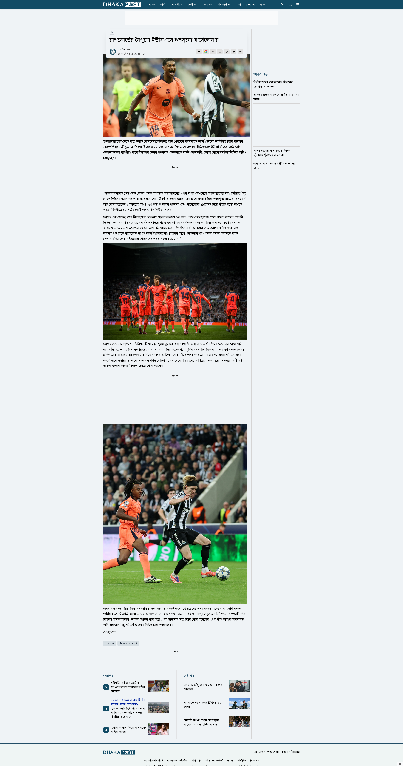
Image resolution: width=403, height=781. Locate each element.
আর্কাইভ (241, 760)
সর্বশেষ (151, 4)
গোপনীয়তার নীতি (153, 760)
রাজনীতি (177, 4)
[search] (290, 4)
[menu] (297, 4)
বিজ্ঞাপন (254, 760)
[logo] (122, 4)
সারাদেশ (222, 4)
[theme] (283, 4)
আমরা (230, 760)
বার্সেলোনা (110, 643)
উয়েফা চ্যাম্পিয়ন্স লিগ (128, 643)
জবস (262, 4)
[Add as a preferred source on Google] (206, 51)
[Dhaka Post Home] (119, 752)
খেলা (238, 4)
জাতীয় (163, 4)
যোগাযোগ (196, 760)
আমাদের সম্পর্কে (214, 760)
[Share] (199, 51)
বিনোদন (250, 4)
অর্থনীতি (191, 4)
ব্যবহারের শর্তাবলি (177, 760)
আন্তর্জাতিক (207, 4)
